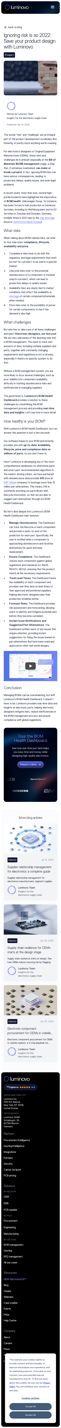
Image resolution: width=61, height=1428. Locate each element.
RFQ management (13, 1256)
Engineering (10, 1227)
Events (7, 1308)
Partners (8, 1157)
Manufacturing (11, 1233)
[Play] (30, 666)
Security (8, 1163)
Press (7, 1349)
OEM (6, 1196)
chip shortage (47, 217)
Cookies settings (30, 1398)
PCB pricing (10, 1175)
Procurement (10, 1220)
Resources (10, 1272)
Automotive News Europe (27, 221)
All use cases (10, 1262)
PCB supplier (10, 1209)
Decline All (30, 1415)
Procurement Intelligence (17, 1140)
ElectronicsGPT (15, 1279)
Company (9, 1331)
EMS (6, 1203)
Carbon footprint (12, 1169)
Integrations (10, 1151)
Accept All (30, 1406)
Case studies (11, 1302)
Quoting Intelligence (14, 1146)
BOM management (13, 1244)
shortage (14, 296)
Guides (7, 1291)
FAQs (6, 1314)
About (7, 1337)
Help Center (10, 1320)
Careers (8, 1343)
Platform (9, 1133)
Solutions (9, 1186)
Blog (6, 1285)
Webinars (8, 1296)
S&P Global (10, 482)
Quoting (8, 1250)
